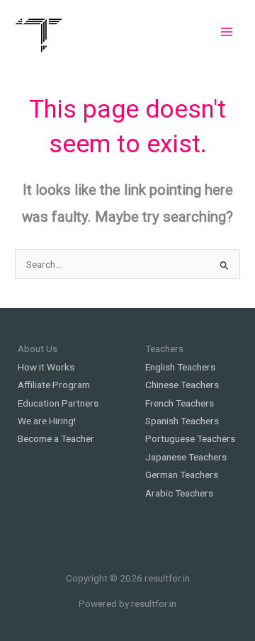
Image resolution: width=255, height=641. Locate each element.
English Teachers (180, 367)
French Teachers (179, 403)
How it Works (46, 367)
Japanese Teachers (186, 457)
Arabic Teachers (179, 493)
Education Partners (58, 403)
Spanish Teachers (182, 420)
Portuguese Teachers (190, 438)
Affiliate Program (54, 384)
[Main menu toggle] (227, 31)
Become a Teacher (56, 438)
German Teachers (181, 474)
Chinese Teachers (182, 384)
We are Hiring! (47, 420)
